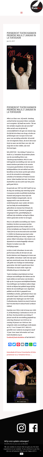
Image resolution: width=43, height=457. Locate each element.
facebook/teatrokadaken (15, 337)
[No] (40, 451)
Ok (21, 454)
